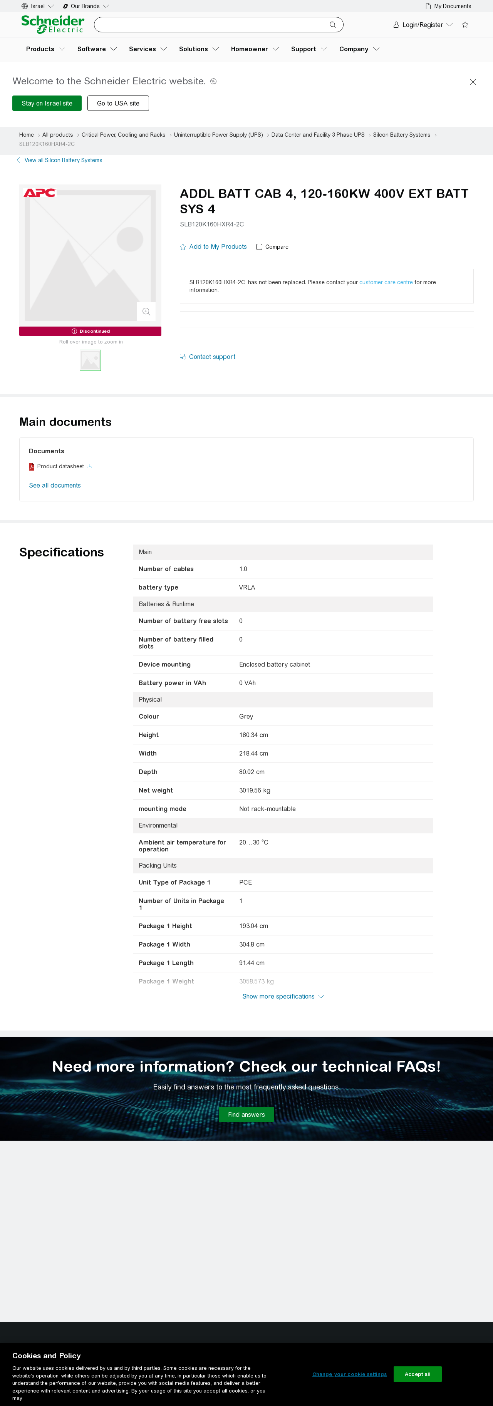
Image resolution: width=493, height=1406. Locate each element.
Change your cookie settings (349, 1374)
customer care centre (386, 282)
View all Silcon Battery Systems (63, 160)
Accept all (418, 1374)
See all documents (55, 485)
